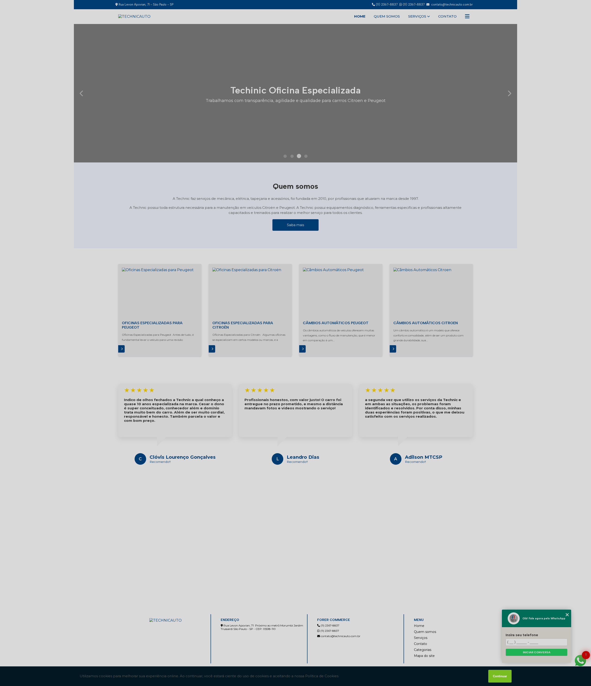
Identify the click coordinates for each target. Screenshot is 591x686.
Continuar (500, 676)
